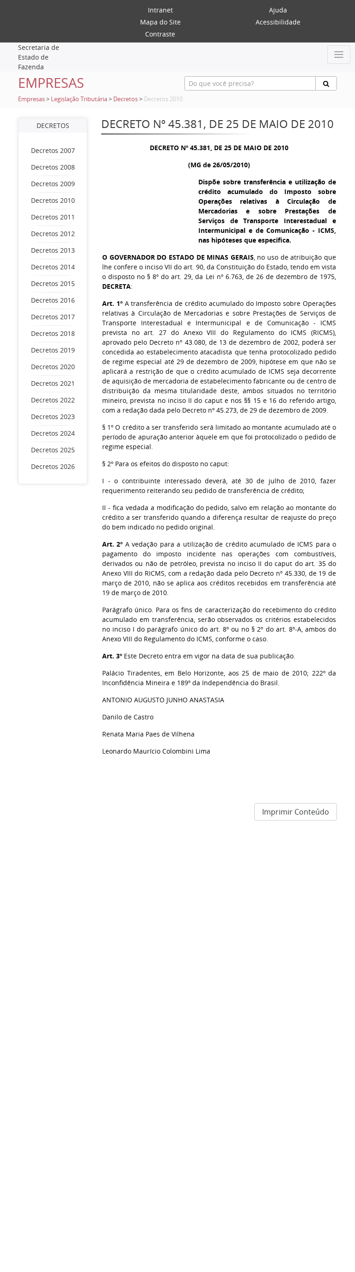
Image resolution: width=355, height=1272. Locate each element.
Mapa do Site (160, 22)
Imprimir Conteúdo (295, 812)
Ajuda (278, 10)
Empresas (31, 99)
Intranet (160, 10)
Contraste (160, 34)
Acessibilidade (278, 22)
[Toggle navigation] (338, 54)
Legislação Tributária (79, 99)
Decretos (125, 99)
